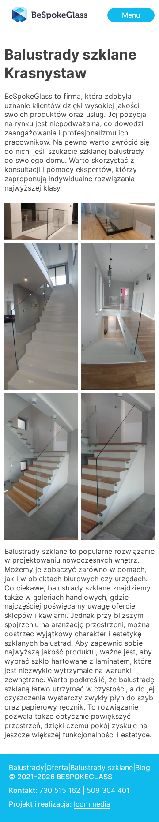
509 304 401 (108, 790)
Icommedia (92, 804)
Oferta (57, 767)
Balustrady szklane (101, 767)
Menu (131, 15)
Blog (142, 767)
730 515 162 (61, 790)
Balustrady (26, 767)
